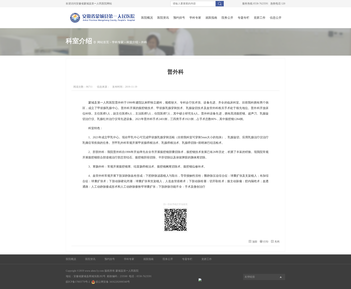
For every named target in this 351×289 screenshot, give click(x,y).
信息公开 (276, 17)
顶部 (254, 241)
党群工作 (259, 17)
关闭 (277, 241)
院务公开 (227, 17)
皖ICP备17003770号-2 (78, 281)
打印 (265, 241)
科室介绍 (132, 42)
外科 (144, 42)
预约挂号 (179, 17)
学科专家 (195, 17)
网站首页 (103, 42)
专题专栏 (243, 17)
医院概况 (147, 17)
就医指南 (211, 17)
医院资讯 (163, 17)
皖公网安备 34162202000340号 (112, 281)
